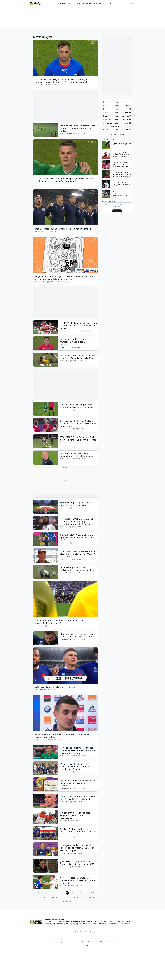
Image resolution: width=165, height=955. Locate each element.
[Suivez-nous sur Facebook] (75, 931)
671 (80, 893)
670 (76, 893)
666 (59, 893)
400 (86, 897)
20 (40, 897)
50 (53, 897)
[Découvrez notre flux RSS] (96, 931)
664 (51, 893)
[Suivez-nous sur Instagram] (81, 931)
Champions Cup (99, 3)
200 (78, 897)
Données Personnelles (89, 942)
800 (63, 901)
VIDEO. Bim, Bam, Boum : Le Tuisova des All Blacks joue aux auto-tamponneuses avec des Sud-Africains (122, 145)
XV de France (61, 3)
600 (94, 897)
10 (36, 897)
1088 (92, 893)
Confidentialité (111, 942)
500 (90, 897)
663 (47, 893)
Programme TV (87, 3)
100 (74, 897)
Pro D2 (78, 3)
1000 (71, 901)
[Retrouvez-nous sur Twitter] (70, 931)
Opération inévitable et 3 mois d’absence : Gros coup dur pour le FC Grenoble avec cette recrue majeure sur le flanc (122, 174)
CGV (101, 942)
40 (49, 897)
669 (71, 893)
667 (63, 893)
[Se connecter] (132, 3)
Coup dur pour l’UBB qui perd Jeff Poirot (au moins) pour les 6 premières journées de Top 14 (121, 155)
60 (57, 897)
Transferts (109, 3)
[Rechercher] (128, 3)
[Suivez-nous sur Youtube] (86, 931)
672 (84, 893)
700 (59, 901)
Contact (51, 942)
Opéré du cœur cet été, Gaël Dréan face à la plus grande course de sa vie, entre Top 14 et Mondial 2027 (121, 194)
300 (82, 897)
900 (67, 901)
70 (61, 897)
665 (55, 893)
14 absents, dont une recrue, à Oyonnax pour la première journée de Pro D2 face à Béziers (121, 184)
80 (65, 897)
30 (44, 897)
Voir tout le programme (117, 134)
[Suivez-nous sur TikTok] (91, 931)
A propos (61, 942)
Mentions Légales (73, 942)
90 (69, 897)
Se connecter (117, 211)
